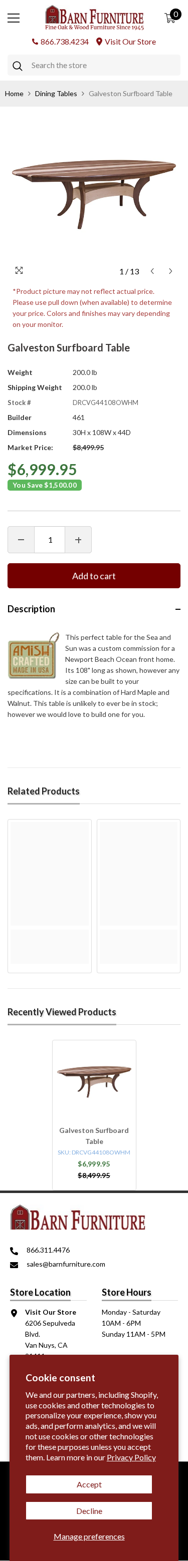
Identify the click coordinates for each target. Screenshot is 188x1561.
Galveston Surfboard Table (94, 1135)
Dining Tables (56, 93)
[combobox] (103, 65)
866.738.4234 (65, 41)
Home (14, 93)
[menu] (14, 18)
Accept (89, 1484)
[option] (94, 194)
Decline (89, 1510)
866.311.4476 (48, 1250)
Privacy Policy (131, 1457)
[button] (152, 271)
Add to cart (94, 575)
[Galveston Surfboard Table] (94, 1082)
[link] (50, 935)
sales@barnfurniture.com (66, 1264)
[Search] (94, 65)
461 (79, 417)
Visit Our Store (130, 41)
